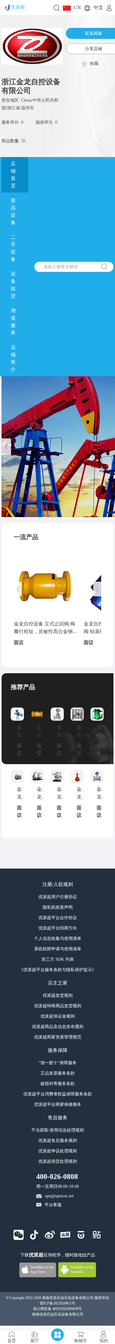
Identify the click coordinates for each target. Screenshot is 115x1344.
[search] (57, 7)
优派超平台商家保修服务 (57, 1104)
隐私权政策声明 (58, 907)
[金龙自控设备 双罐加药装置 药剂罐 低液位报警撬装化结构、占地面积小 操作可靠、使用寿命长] (37, 776)
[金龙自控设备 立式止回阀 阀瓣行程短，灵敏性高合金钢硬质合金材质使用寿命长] (46, 586)
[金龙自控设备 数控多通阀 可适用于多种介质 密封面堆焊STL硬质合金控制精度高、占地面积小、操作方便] (17, 714)
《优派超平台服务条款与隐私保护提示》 (57, 969)
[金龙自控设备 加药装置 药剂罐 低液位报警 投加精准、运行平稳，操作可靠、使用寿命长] (77, 714)
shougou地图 (89, 1320)
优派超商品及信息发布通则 (57, 1026)
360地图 (71, 1320)
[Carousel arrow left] (6, 446)
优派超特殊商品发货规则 (57, 1006)
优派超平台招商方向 (57, 928)
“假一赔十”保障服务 (58, 1063)
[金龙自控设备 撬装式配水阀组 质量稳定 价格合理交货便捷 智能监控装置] (57, 776)
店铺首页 (13, 174)
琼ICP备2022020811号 (57, 1303)
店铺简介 (13, 358)
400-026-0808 (57, 1177)
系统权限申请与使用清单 (57, 949)
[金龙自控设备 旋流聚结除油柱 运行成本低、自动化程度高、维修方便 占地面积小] (97, 714)
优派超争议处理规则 (57, 1151)
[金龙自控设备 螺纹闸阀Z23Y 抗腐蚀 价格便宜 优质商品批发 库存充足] (77, 776)
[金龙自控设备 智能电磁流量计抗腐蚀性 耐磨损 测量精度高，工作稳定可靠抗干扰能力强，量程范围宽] (97, 776)
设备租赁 (13, 284)
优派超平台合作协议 (57, 917)
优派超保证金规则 (57, 1016)
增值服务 (13, 321)
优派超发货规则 (58, 995)
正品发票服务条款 (57, 1073)
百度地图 (39, 1320)
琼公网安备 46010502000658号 (57, 1309)
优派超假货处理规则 (57, 1161)
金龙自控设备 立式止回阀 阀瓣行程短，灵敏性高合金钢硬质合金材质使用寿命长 (46, 631)
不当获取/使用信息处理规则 (57, 1130)
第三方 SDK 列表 (57, 959)
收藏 (94, 63)
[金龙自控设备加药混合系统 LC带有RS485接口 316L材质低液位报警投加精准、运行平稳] (17, 776)
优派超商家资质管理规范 (57, 1037)
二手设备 (13, 248)
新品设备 (13, 211)
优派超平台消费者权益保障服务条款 (57, 1094)
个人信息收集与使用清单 (57, 938)
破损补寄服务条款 (57, 1083)
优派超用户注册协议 (57, 897)
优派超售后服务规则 (57, 1140)
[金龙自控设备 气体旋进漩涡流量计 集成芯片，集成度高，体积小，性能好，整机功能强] (57, 714)
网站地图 (23, 1320)
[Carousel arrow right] (97, 589)
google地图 (55, 1320)
